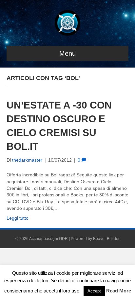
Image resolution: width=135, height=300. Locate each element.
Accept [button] (94, 291)
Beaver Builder (106, 238)
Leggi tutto (18, 218)
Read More (118, 290)
